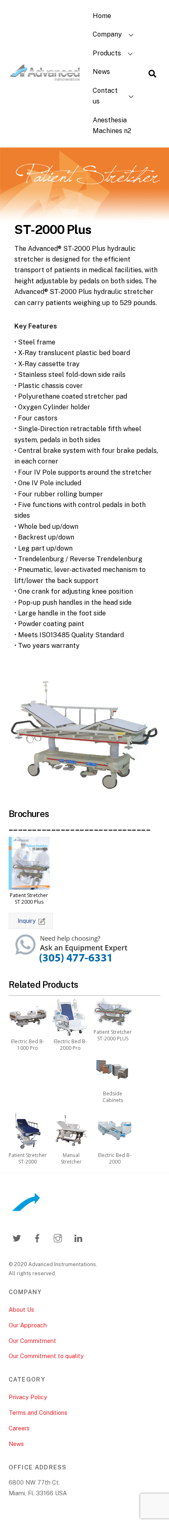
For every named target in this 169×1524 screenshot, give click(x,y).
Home (102, 16)
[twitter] (17, 1237)
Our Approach (28, 1325)
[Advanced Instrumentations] (45, 77)
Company (107, 34)
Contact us (105, 96)
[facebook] (37, 1237)
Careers (19, 1428)
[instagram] (58, 1237)
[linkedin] (78, 1237)
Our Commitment (32, 1340)
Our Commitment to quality (46, 1355)
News (101, 72)
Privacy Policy (28, 1396)
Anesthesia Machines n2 (112, 125)
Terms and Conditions (38, 1412)
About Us (21, 1309)
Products (107, 53)
